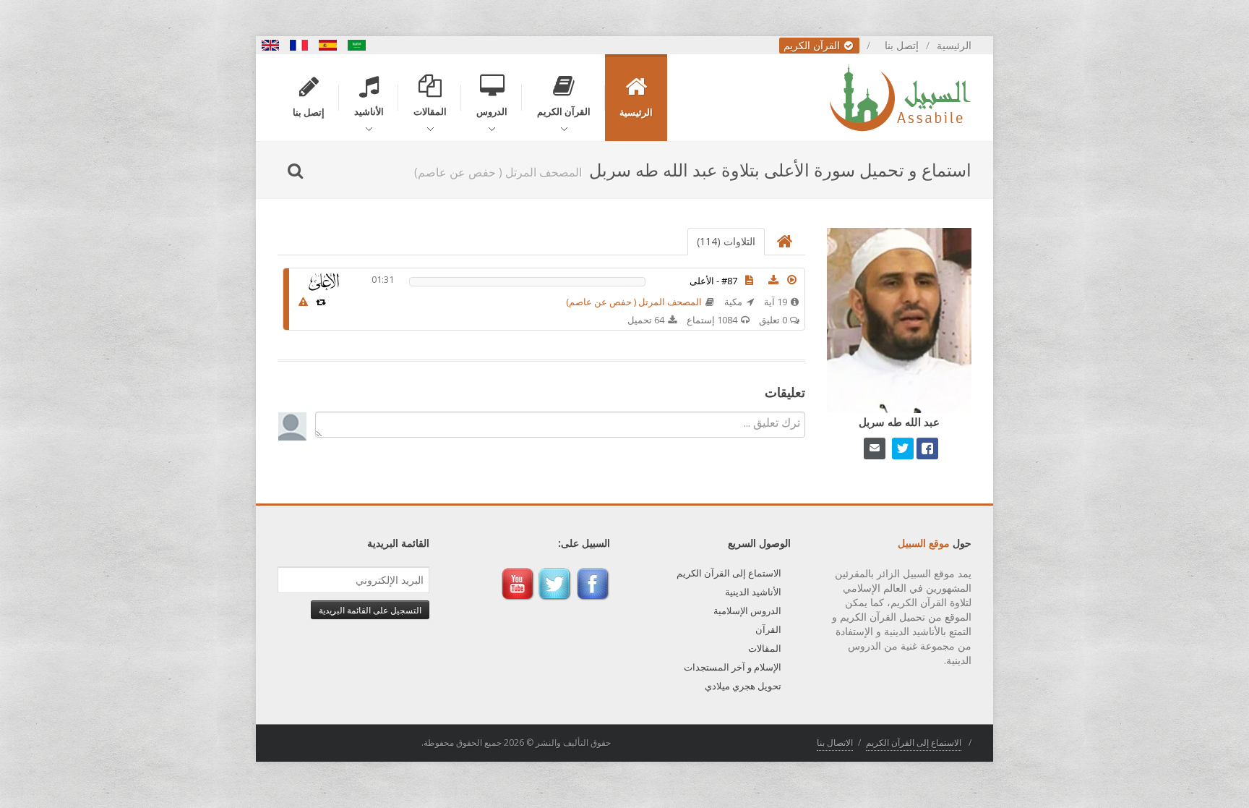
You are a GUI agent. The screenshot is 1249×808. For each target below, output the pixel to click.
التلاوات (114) (726, 241)
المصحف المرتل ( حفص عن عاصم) (634, 301)
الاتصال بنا (835, 742)
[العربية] (357, 45)
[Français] (299, 45)
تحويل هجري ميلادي (743, 685)
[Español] (328, 45)
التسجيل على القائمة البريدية (370, 610)
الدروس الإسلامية (747, 610)
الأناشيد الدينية (753, 591)
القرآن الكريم (813, 45)
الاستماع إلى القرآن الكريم (729, 572)
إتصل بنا (902, 45)
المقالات (764, 648)
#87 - (713, 280)
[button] (792, 279)
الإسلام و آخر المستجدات (732, 666)
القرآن (768, 629)
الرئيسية (954, 45)
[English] (270, 45)
